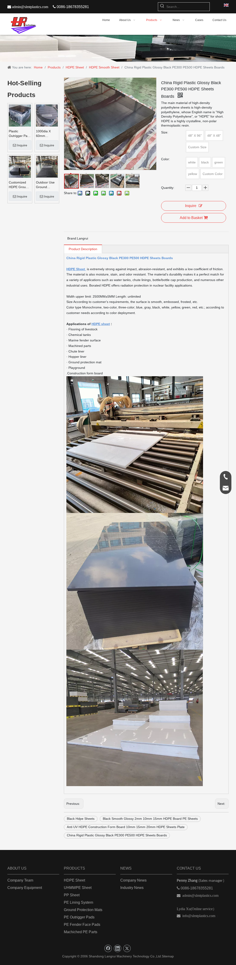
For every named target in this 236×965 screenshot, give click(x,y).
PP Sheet (72, 895)
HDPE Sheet (74, 880)
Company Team (20, 880)
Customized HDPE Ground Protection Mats (19, 185)
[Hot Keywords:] (162, 7)
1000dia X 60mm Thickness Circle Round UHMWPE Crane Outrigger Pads (45, 133)
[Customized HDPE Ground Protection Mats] (20, 166)
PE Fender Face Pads (82, 925)
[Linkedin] (117, 948)
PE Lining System (78, 902)
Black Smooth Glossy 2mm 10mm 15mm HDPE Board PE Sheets (150, 818)
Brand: (72, 238)
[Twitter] (127, 948)
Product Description (83, 249)
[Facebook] (108, 948)
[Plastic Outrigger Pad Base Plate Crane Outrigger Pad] (20, 115)
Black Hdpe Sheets (80, 818)
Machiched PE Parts (80, 932)
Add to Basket (191, 218)
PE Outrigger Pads (79, 917)
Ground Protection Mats (83, 910)
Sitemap (168, 956)
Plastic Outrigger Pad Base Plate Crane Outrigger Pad (19, 133)
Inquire (22, 145)
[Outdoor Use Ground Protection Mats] (47, 166)
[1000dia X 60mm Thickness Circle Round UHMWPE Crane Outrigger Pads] (47, 115)
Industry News (132, 888)
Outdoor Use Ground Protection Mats (45, 185)
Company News (133, 880)
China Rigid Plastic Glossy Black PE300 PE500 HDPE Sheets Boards (117, 835)
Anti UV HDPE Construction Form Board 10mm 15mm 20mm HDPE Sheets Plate (126, 827)
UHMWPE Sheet (77, 888)
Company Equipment (24, 888)
